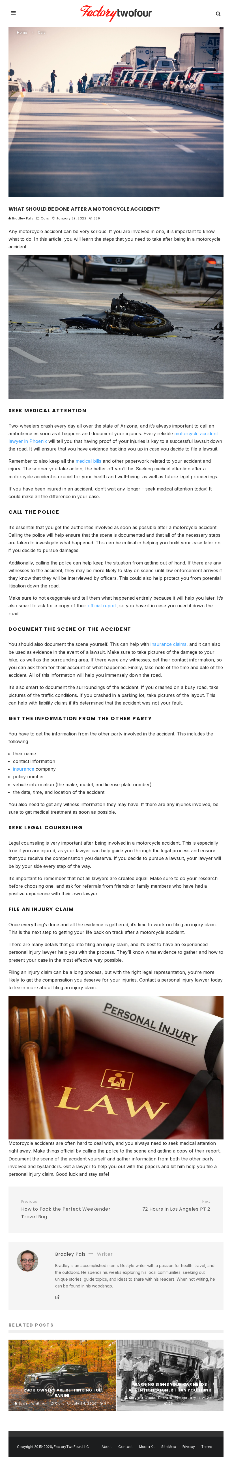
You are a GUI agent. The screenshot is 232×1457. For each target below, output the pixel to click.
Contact (125, 1446)
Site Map (168, 1446)
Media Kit (147, 1446)
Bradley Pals (22, 218)
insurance (23, 769)
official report (102, 605)
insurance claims (168, 644)
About (107, 1446)
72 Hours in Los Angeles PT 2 (176, 1205)
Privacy (188, 1446)
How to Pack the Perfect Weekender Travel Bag (65, 1209)
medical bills (88, 461)
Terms (206, 1446)
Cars (45, 218)
